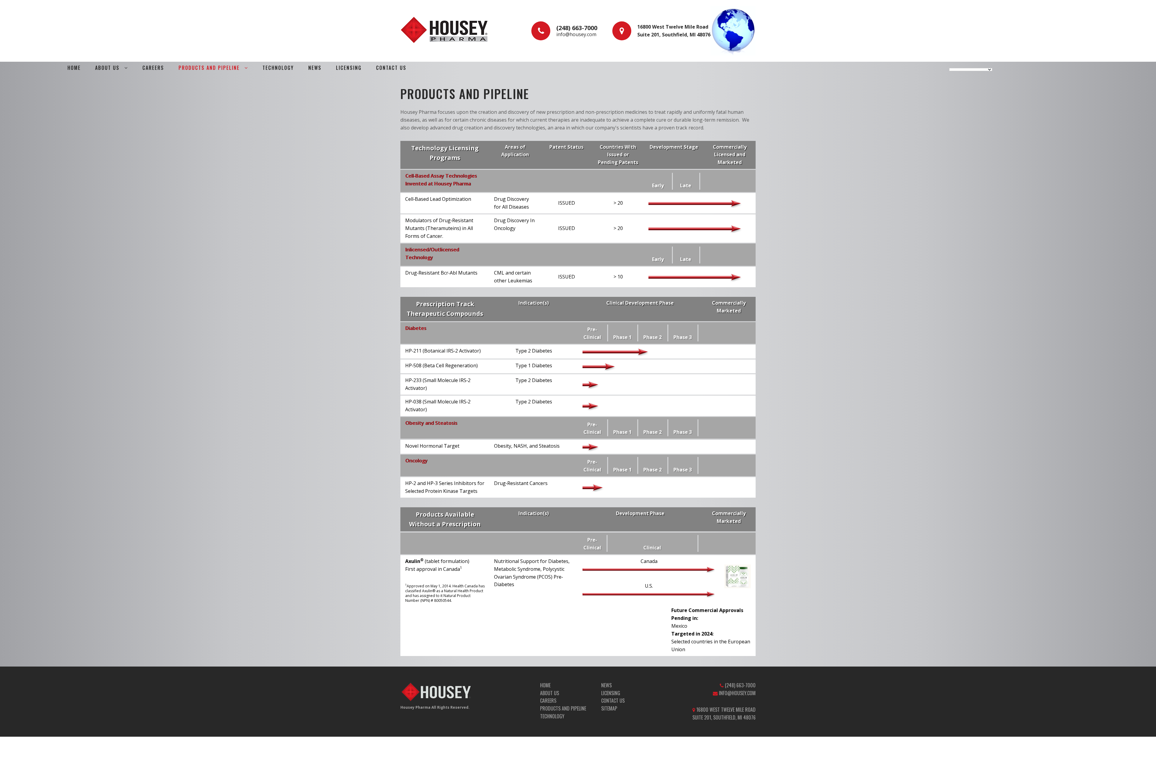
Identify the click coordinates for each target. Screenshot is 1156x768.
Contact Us (391, 67)
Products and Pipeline (209, 67)
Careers (153, 67)
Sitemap (609, 708)
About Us (549, 693)
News (315, 67)
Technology (278, 67)
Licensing (349, 67)
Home (74, 67)
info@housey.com (576, 34)
